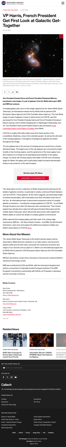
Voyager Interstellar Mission (43, 425)
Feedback (51, 433)
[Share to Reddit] (13, 92)
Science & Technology (8, 405)
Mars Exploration (7, 428)
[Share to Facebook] (5, 92)
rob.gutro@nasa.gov (9, 304)
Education (4, 402)
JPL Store (37, 402)
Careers (3, 399)
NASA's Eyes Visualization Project (45, 422)
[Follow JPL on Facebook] (3, 377)
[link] (33, 55)
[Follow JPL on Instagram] (11, 377)
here (29, 228)
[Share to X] (9, 92)
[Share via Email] (17, 92)
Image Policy (36, 433)
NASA (14, 433)
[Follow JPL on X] (7, 377)
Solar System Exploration (42, 417)
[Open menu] (63, 3)
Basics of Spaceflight (8, 417)
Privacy (28, 433)
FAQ (44, 433)
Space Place (38, 419)
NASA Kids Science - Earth (10, 419)
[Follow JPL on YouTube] (15, 377)
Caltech (21, 433)
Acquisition (37, 399)
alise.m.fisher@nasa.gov (11, 295)
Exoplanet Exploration (8, 425)
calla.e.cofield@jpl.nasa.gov (12, 315)
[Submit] (3, 368)
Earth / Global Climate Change (11, 422)
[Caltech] (6, 384)
